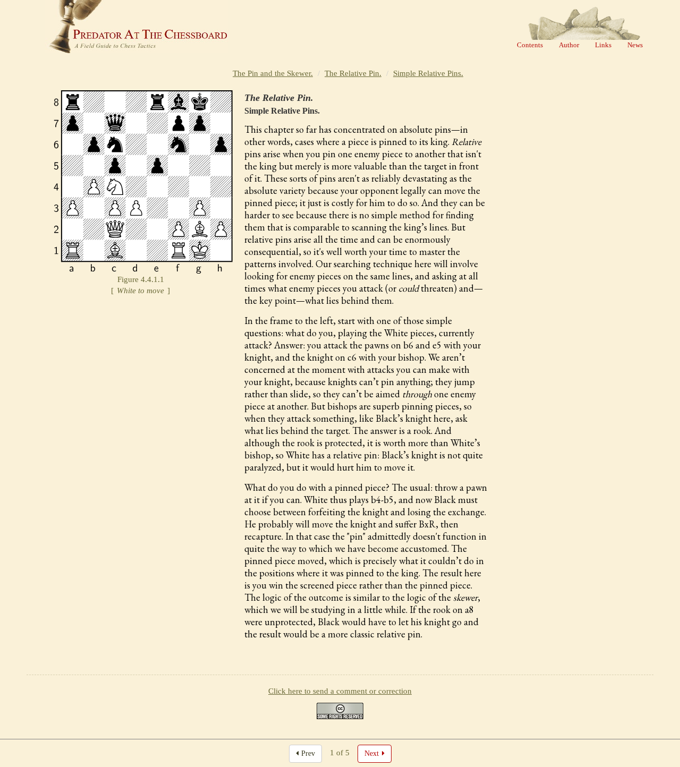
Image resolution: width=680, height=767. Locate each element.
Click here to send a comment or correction (340, 691)
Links (603, 45)
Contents (530, 45)
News (635, 45)
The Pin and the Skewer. (273, 73)
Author (569, 45)
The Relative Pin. (353, 73)
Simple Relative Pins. (428, 73)
